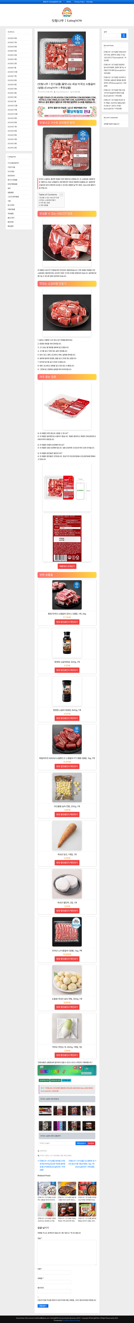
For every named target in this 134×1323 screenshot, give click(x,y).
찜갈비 (69, 1155)
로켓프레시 (43, 1151)
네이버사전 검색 (55, 1080)
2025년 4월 (12, 89)
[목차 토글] (60, 194)
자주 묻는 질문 (45, 203)
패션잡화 (11, 226)
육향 (65, 1155)
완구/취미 (11, 205)
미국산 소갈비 (44, 1155)
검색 (105, 32)
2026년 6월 (12, 46)
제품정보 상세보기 (67, 566)
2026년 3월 (12, 59)
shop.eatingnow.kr (62, 92)
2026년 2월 (12, 63)
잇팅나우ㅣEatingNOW (67, 20)
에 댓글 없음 (76, 92)
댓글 (40, 1238)
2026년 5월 (12, 51)
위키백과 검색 (66, 1080)
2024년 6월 (12, 131)
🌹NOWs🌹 (69, 2)
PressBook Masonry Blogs (71, 1320)
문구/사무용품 (12, 180)
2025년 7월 (12, 76)
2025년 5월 (12, 84)
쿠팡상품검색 (81, 1143)
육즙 (61, 1155)
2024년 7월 (12, 126)
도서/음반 (11, 171)
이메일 (41, 1278)
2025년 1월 (12, 101)
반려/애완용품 (12, 184)
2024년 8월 (12, 122)
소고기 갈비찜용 (55, 1155)
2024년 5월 (12, 135)
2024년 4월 (12, 139)
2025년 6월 (12, 80)
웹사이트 (41, 1288)
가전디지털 (11, 167)
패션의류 (11, 222)
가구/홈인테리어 (13, 163)
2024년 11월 (12, 110)
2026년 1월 (12, 68)
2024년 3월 (12, 143)
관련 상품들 (44, 205)
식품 (9, 201)
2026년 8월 (12, 38)
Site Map (89, 2)
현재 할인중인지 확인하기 (67, 622)
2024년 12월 (12, 105)
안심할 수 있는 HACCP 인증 (49, 197)
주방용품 (11, 213)
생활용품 (11, 192)
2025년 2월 (12, 97)
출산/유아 (11, 218)
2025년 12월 (12, 72)
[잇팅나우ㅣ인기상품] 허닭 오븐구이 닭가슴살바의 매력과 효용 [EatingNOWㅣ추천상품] (114, 93)
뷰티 (9, 188)
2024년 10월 (12, 114)
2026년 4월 (12, 55)
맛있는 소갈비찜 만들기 (48, 200)
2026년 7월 (12, 42)
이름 (40, 1269)
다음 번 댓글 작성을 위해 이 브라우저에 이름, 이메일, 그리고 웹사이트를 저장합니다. (67, 1300)
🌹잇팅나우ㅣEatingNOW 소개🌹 (52, 2)
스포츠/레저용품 (13, 197)
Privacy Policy (80, 2)
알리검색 (91, 1143)
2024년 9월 (12, 118)
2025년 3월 (12, 93)
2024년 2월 (12, 148)
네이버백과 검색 (44, 1080)
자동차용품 (11, 209)
